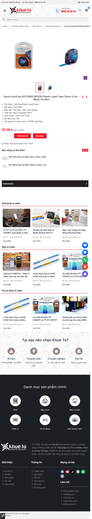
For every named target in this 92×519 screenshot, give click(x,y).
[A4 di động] (45, 419)
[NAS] (15, 400)
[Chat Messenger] (85, 252)
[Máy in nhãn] (74, 400)
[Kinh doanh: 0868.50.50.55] (23, 2)
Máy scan (45, 410)
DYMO (31, 121)
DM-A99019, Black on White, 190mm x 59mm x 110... (28, 165)
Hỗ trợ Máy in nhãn (12, 290)
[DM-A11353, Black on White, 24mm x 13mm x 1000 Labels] (5, 158)
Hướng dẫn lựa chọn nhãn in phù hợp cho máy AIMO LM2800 (74, 318)
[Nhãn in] (15, 419)
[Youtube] (67, 472)
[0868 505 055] (85, 260)
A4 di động (45, 429)
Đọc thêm (7, 241)
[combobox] (45, 19)
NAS (15, 410)
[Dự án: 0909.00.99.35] (2, 2)
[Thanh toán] (79, 2)
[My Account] (80, 10)
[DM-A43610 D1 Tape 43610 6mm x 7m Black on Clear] (86, 97)
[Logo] (78, 472)
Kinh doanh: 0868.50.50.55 (35, 2)
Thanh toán (85, 2)
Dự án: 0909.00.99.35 (12, 2)
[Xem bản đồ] (85, 267)
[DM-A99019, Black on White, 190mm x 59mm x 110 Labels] (5, 166)
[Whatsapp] (83, 472)
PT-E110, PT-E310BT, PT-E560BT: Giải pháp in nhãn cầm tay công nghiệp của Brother (16, 231)
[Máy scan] (45, 400)
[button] (83, 150)
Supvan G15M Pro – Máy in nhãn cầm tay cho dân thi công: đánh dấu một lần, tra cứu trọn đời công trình (16, 275)
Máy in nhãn (8, 247)
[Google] (62, 476)
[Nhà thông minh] (74, 419)
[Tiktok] (73, 472)
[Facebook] (62, 472)
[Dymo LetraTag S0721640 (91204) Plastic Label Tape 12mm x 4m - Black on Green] (83, 97)
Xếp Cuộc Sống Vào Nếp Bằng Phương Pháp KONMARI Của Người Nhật (75, 231)
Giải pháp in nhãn (11, 203)
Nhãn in (15, 429)
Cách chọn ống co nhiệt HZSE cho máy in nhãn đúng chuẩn (44, 275)
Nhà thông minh (75, 429)
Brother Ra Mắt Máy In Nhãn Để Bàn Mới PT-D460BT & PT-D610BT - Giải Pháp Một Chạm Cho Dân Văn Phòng (45, 231)
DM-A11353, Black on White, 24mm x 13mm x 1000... (28, 157)
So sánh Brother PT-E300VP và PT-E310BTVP (74, 275)
